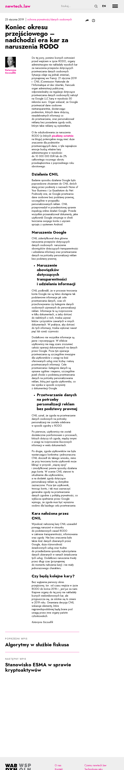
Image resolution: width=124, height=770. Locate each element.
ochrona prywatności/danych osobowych (49, 19)
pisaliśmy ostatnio (62, 136)
